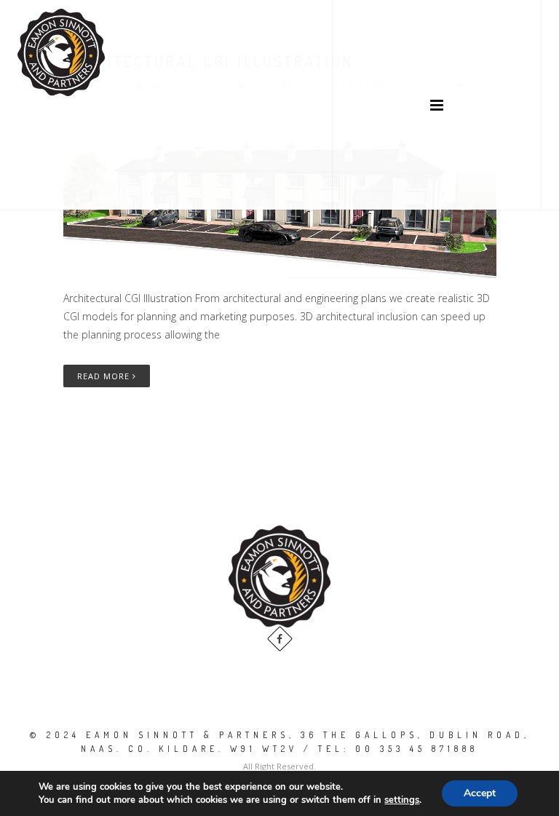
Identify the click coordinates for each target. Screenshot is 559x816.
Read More (104, 376)
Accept (480, 793)
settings (401, 800)
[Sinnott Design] (61, 52)
